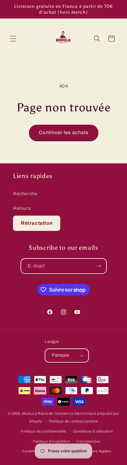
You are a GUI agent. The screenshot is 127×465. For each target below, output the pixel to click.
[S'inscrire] (99, 266)
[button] (13, 38)
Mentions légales (96, 451)
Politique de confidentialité (43, 431)
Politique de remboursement (73, 421)
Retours (22, 208)
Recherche (25, 193)
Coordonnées (89, 441)
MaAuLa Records (37, 413)
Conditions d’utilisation (93, 431)
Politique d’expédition (51, 441)
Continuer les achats (64, 132)
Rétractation (36, 223)
